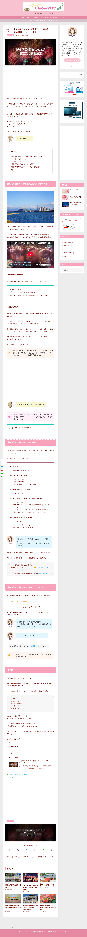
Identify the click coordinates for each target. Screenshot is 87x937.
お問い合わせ (65, 931)
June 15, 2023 (42, 573)
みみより (67, 249)
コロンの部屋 (69, 242)
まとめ (15, 170)
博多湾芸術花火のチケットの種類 (23, 164)
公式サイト (31, 405)
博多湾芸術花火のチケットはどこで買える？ (26, 167)
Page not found (13, 746)
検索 (81, 75)
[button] (9, 849)
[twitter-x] (72, 66)
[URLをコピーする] (52, 849)
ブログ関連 (68, 246)
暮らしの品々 (69, 256)
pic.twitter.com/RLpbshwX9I (19, 570)
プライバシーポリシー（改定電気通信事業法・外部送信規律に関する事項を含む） (39, 931)
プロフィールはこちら (72, 60)
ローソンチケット (16, 607)
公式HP (33, 646)
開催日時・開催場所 (21, 159)
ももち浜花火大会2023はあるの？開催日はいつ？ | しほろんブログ (35, 762)
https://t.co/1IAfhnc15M (42, 567)
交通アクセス (19, 161)
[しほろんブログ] (43, 6)
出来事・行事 (10, 35)
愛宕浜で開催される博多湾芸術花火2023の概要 (27, 157)
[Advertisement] (30, 80)
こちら (34, 428)
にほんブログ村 (11, 777)
